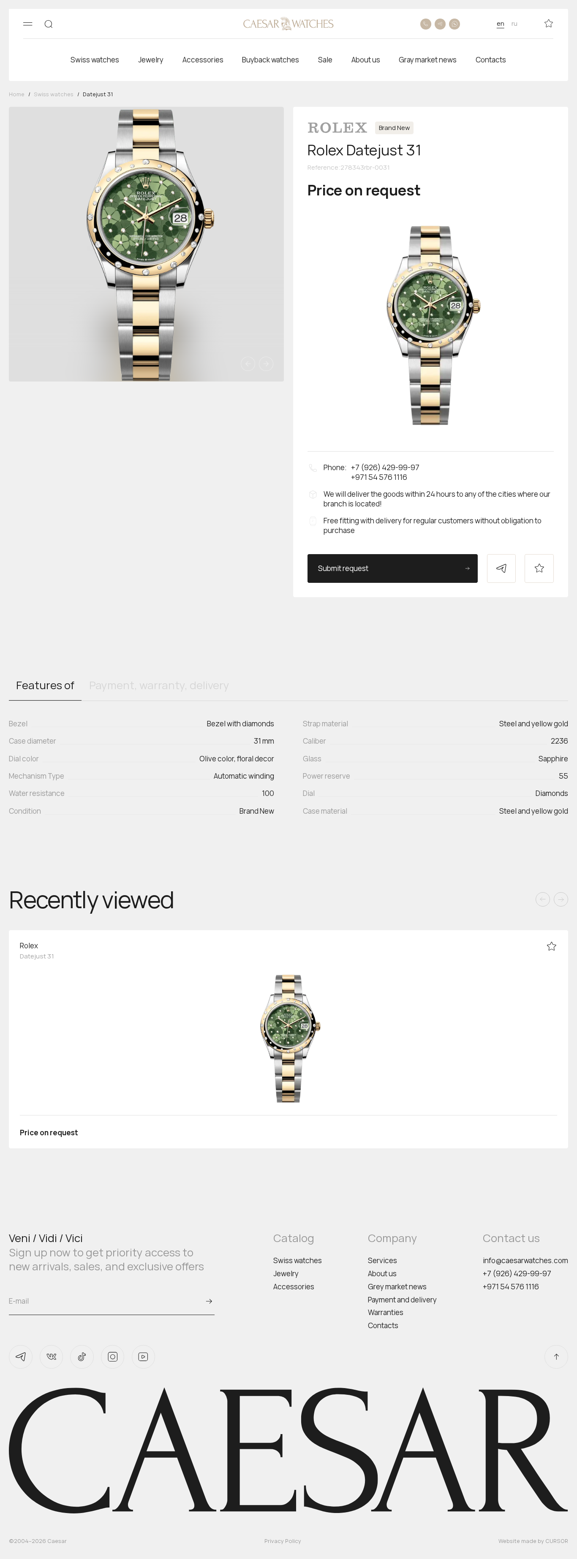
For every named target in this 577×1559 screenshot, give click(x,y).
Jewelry (286, 1273)
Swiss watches (297, 1260)
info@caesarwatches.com (525, 1260)
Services (382, 1260)
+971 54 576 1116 (511, 1286)
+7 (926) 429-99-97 (517, 1273)
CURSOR (556, 1541)
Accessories (293, 1286)
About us (382, 1273)
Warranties (385, 1312)
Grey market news (397, 1286)
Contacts (383, 1325)
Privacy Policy (282, 1541)
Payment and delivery (402, 1300)
